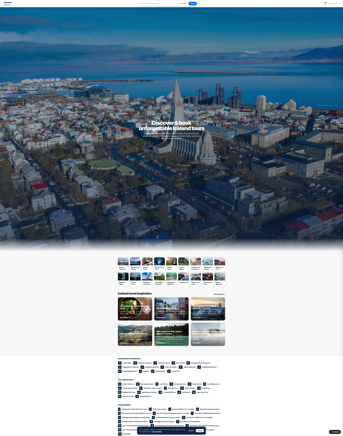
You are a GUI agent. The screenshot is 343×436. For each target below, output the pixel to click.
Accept (199, 430)
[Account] (333, 3)
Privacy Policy (157, 431)
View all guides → (219, 294)
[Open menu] (337, 3)
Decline (191, 430)
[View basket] (329, 3)
